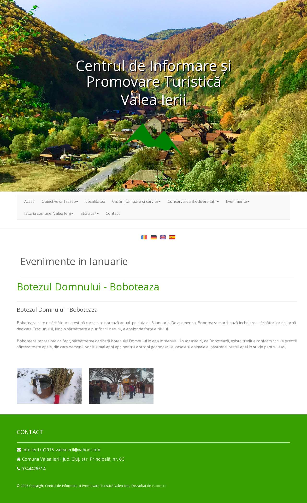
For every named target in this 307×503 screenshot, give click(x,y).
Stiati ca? (88, 213)
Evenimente (236, 201)
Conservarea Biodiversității (192, 201)
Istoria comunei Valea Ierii (47, 213)
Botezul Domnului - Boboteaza (88, 286)
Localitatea (95, 201)
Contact (113, 213)
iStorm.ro (159, 485)
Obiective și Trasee (59, 201)
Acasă (29, 201)
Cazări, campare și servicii (135, 201)
